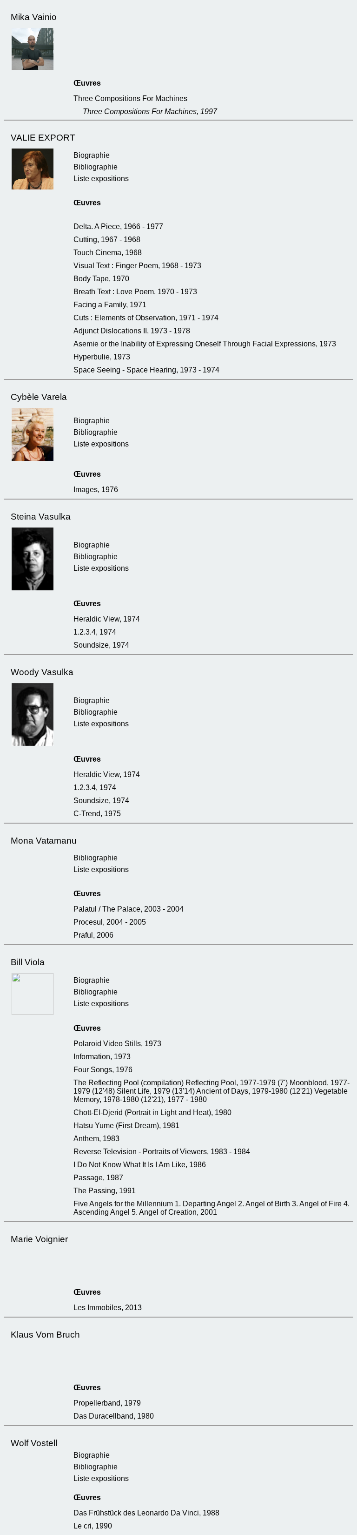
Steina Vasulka (41, 516)
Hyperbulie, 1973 (101, 357)
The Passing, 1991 (104, 1191)
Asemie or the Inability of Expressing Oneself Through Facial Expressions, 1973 (204, 344)
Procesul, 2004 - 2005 (109, 922)
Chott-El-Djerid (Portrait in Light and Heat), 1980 (152, 1112)
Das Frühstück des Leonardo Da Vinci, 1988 (146, 1513)
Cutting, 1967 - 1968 (106, 239)
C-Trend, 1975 (97, 814)
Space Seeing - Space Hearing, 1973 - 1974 (146, 370)
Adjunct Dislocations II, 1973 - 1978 (131, 331)
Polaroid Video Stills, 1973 (117, 1044)
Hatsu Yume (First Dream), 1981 (126, 1125)
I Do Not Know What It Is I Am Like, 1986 (139, 1165)
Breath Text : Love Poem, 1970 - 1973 (135, 292)
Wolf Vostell (34, 1443)
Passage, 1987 (98, 1178)
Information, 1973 (102, 1057)
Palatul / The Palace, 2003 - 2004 (128, 909)
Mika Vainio (34, 17)
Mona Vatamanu (44, 840)
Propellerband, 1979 (107, 1403)
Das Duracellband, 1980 (113, 1416)
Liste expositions (101, 179)
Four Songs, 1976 (102, 1070)
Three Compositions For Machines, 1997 (150, 111)
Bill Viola (28, 962)
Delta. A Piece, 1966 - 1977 (118, 226)
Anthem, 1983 (96, 1139)
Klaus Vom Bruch (45, 1334)
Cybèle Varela (39, 397)
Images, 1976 (95, 490)
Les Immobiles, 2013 (107, 1308)
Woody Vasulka (42, 672)
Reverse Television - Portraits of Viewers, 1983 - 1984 (161, 1152)
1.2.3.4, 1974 (94, 632)
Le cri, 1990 (92, 1526)
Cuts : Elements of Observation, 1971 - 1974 (145, 318)
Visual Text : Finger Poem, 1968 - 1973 (137, 266)
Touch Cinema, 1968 (107, 253)
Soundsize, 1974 (101, 645)
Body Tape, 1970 (101, 279)
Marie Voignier (39, 1239)
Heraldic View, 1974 (106, 619)
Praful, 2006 (93, 935)
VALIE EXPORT (43, 137)
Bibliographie (95, 167)
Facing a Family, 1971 (109, 305)
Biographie (91, 155)
